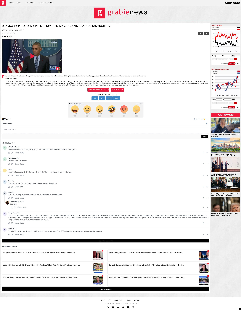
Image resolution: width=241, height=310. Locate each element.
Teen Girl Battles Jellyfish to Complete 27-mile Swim (225, 135)
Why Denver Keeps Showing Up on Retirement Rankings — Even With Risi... (224, 155)
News (129, 300)
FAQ (109, 300)
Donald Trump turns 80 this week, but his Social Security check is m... (224, 214)
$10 (102, 98)
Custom (116, 98)
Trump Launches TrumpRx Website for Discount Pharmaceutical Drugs (224, 174)
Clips (11, 3)
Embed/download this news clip (98, 90)
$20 (109, 98)
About (103, 300)
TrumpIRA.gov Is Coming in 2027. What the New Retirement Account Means (225, 194)
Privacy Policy (119, 300)
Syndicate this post (117, 90)
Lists (19, 3)
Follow (229, 2)
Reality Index (29, 3)
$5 (95, 98)
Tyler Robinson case (46, 3)
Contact (137, 300)
